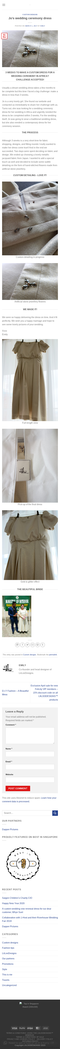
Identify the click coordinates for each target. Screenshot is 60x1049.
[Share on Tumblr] (42, 645)
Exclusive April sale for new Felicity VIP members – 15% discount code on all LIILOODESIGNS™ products (44, 692)
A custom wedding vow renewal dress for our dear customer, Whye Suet (26, 911)
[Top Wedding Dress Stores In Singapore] (30, 1014)
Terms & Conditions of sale (30, 1037)
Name (9, 749)
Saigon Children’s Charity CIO (17, 898)
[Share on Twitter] (27, 645)
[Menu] (3, 4)
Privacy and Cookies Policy (21, 1039)
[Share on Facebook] (22, 645)
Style (4, 969)
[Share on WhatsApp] (17, 645)
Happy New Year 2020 (13, 903)
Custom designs (30, 14)
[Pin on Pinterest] (37, 645)
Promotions (7, 964)
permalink (53, 655)
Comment (11, 725)
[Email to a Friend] (32, 645)
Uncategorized (9, 985)
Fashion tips (8, 948)
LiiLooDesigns (9, 953)
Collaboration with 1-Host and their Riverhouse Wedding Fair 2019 (30, 919)
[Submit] (55, 813)
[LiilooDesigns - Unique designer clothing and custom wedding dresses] (30, 5)
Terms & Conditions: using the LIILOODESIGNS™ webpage (29, 1034)
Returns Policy (30, 1041)
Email (9, 761)
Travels (5, 980)
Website (9, 774)
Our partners (8, 958)
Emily (42, 26)
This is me (7, 974)
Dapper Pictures (10, 829)
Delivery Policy (45, 1039)
